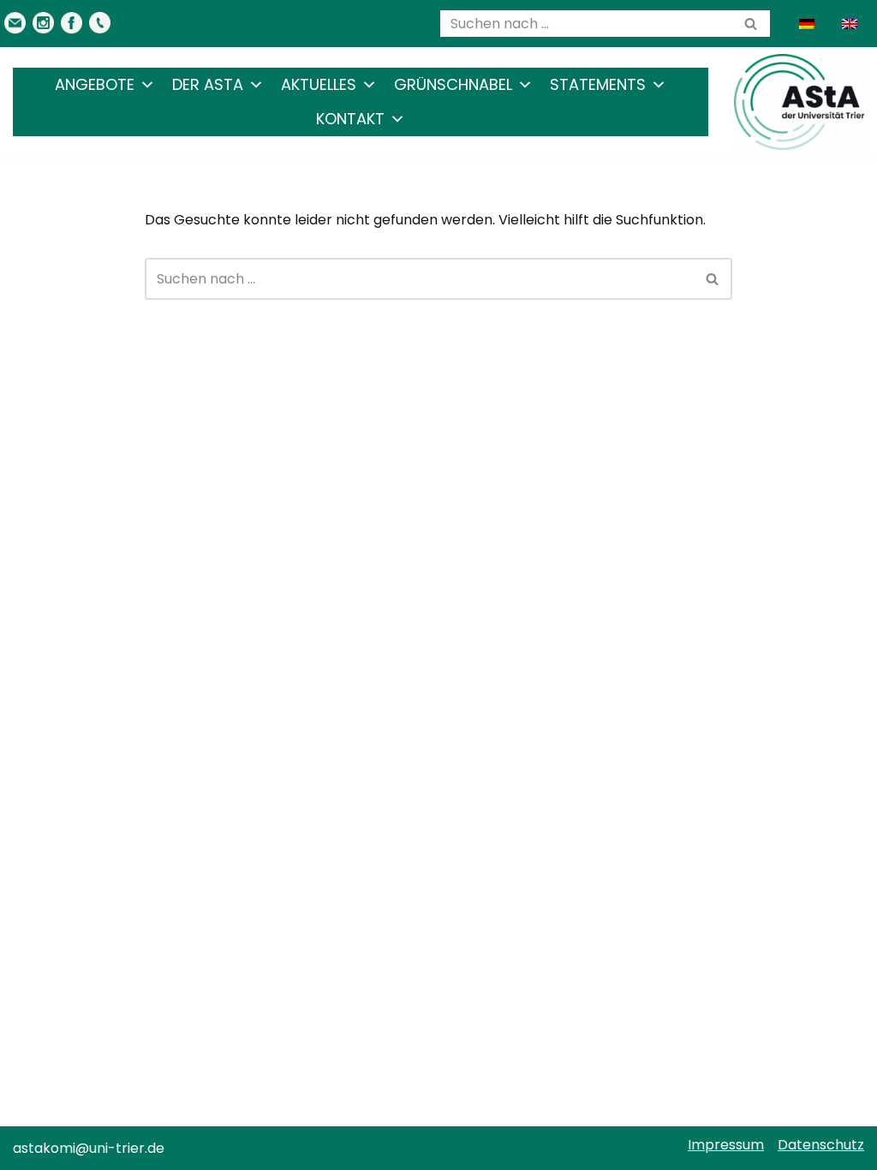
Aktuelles (318, 84)
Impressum (726, 1145)
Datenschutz (821, 1145)
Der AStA (207, 84)
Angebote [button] (94, 84)
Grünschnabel (453, 84)
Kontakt (350, 118)
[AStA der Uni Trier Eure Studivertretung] (799, 102)
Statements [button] (598, 84)
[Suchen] (750, 23)
